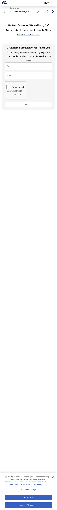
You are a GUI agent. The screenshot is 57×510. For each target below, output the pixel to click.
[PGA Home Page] (4, 3)
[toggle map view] (53, 12)
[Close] (53, 477)
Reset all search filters (28, 34)
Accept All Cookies (28, 505)
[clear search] (38, 12)
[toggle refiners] (47, 12)
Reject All (28, 497)
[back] (4, 11)
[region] (28, 491)
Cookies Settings (28, 490)
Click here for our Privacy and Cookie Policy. (24, 484)
